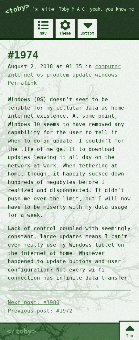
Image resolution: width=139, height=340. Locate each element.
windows (106, 75)
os (40, 75)
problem (58, 75)
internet (21, 75)
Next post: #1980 (33, 302)
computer (108, 66)
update (82, 75)
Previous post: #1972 (40, 311)
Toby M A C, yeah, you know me (96, 9)
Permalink (22, 83)
